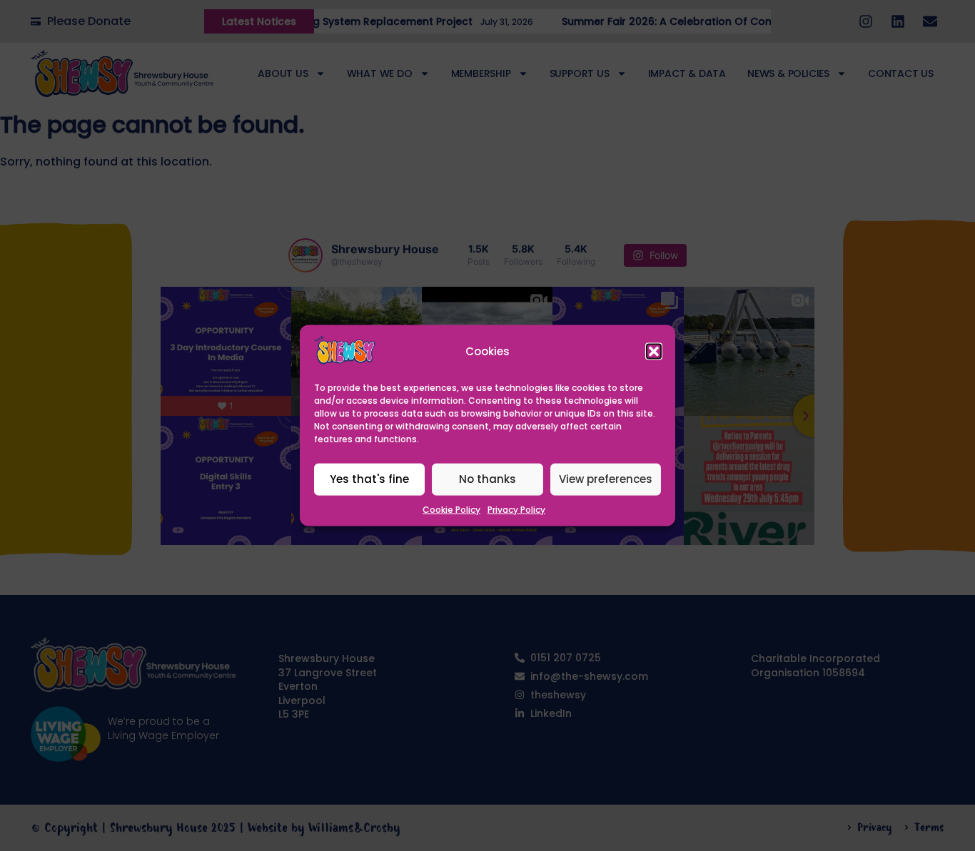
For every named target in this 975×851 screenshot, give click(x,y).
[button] (654, 351)
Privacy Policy (516, 510)
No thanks (487, 479)
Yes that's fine (369, 479)
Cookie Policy (451, 510)
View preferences (605, 479)
